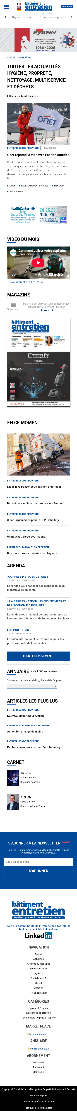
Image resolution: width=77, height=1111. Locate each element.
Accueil (11, 57)
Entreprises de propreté (53, 17)
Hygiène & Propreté (23, 17)
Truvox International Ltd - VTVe (25, 267)
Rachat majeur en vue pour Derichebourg (33, 732)
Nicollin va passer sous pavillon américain (34, 471)
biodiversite (16, 191)
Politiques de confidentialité (38, 1108)
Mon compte (38, 1067)
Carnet (38, 983)
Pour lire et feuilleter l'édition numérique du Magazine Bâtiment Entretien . (46, 292)
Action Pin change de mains (25, 716)
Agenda (38, 973)
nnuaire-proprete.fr (38, 1048)
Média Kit (38, 988)
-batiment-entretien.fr (38, 1034)
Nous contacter (39, 992)
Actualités (25, 57)
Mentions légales (38, 1095)
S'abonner (67, 7)
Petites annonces (38, 968)
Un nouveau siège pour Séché (26, 521)
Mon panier (38, 1072)
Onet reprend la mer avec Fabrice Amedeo (38, 155)
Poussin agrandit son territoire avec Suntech (35, 488)
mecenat (59, 185)
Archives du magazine (38, 963)
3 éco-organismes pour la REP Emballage (33, 505)
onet (12, 185)
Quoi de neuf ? (38, 978)
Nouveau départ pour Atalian (25, 700)
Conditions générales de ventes (38, 1101)
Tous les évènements (38, 641)
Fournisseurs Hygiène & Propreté (28, 532)
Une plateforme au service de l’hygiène (32, 538)
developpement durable (34, 185)
